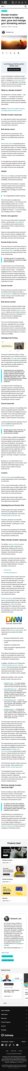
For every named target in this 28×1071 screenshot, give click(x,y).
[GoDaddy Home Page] (7, 1035)
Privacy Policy (13, 1050)
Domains (4, 11)
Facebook (19, 943)
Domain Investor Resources (14, 767)
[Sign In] (22, 2)
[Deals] (16, 2)
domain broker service (7, 250)
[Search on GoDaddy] (25, 6)
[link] (6, 53)
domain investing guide (16, 630)
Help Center (4, 1014)
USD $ (23, 1041)
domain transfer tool (7, 294)
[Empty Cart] (25, 2)
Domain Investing (7, 956)
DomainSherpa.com (10, 700)
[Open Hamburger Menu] (1, 2)
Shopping (3, 1030)
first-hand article (13, 604)
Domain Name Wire (7, 598)
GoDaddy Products (7, 960)
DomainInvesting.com (10, 572)
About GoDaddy (5, 1010)
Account (3, 1026)
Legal (7, 1050)
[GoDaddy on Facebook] (2, 1045)
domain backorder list (7, 425)
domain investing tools (7, 826)
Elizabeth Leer (10, 32)
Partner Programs (5, 1022)
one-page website (16, 358)
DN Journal (7, 570)
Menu (2, 6)
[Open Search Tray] (12, 2)
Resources (4, 1018)
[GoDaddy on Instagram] (6, 1045)
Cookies (20, 1050)
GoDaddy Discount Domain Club (10, 515)
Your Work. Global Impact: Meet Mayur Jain (12, 991)
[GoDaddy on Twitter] (13, 1045)
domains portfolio (19, 80)
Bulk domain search (7, 143)
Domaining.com (9, 709)
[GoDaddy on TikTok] (10, 1045)
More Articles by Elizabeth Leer (12, 947)
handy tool (7, 176)
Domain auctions (6, 477)
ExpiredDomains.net (10, 689)
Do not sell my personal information (14, 1053)
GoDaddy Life (9, 984)
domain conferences (15, 544)
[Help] (19, 2)
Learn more (7, 996)
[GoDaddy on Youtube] (17, 1045)
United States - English (7, 1041)
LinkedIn (6, 945)
